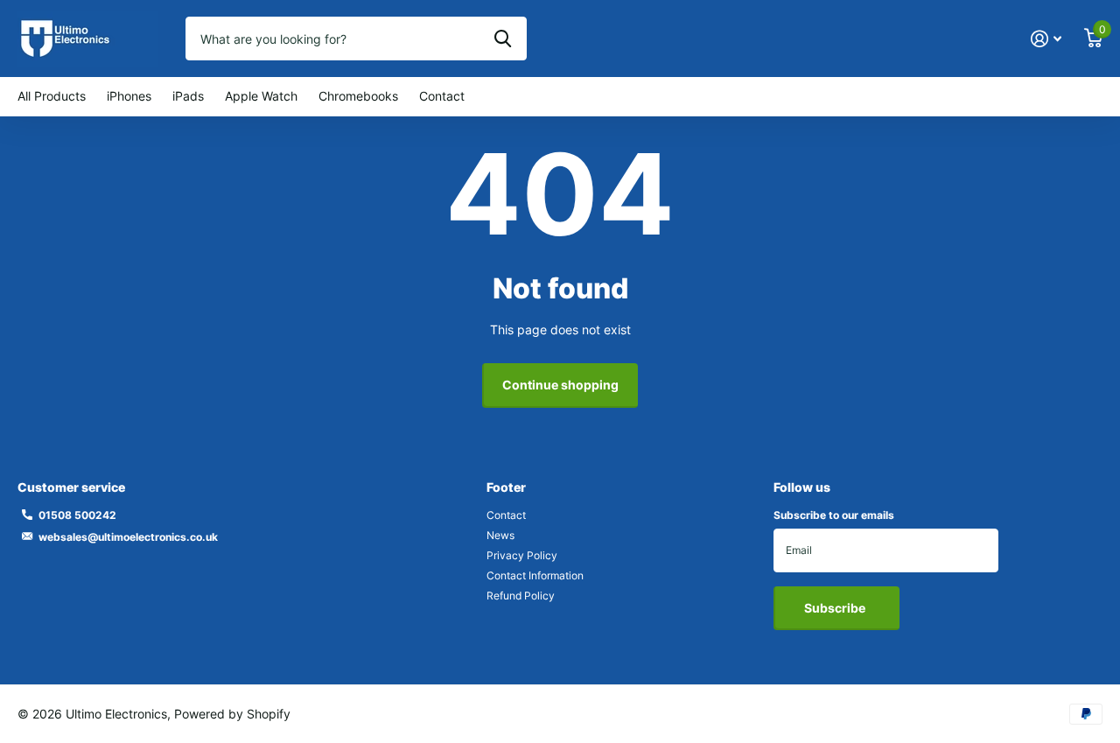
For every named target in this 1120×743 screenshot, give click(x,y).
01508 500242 (77, 515)
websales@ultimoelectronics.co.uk (128, 536)
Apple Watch (261, 95)
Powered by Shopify (232, 713)
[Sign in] (1046, 39)
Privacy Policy (521, 555)
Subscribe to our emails (834, 515)
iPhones (129, 95)
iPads (188, 95)
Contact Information (535, 575)
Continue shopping (560, 384)
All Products (52, 95)
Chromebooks (358, 95)
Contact (442, 95)
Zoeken (503, 38)
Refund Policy (520, 595)
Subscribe (836, 607)
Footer (506, 487)
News (500, 535)
